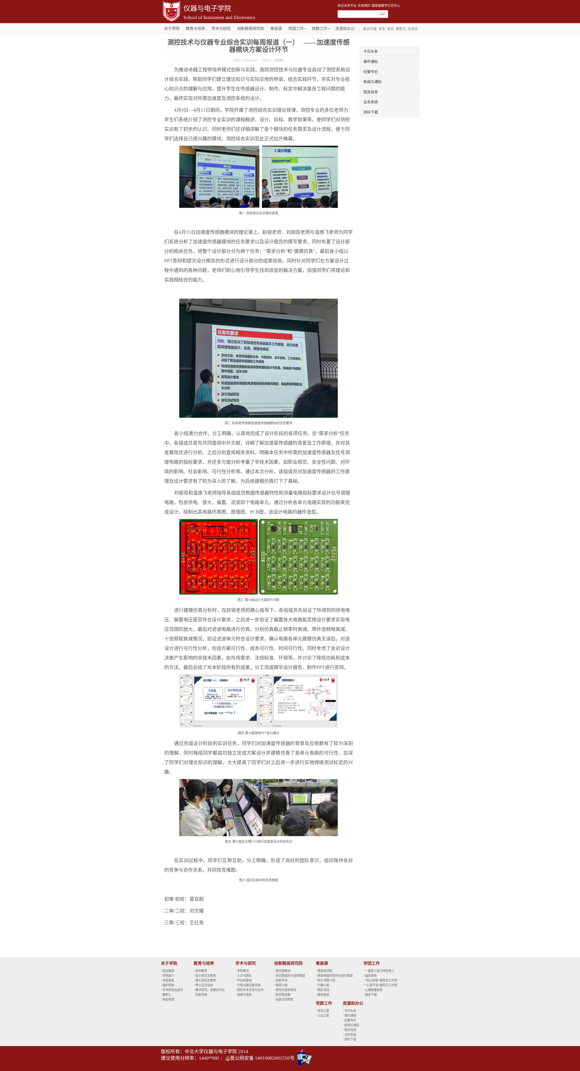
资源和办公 (345, 29)
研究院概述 (283, 971)
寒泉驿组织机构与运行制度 (335, 975)
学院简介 (168, 975)
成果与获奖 (244, 994)
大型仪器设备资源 (249, 985)
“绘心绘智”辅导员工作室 (381, 980)
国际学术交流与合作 (250, 990)
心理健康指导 (374, 990)
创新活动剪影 (284, 999)
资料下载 (370, 112)
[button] (305, 26)
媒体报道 (323, 994)
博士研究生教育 (205, 980)
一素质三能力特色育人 (379, 971)
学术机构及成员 (172, 990)
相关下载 (371, 994)
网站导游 (168, 999)
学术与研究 (221, 29)
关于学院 (171, 29)
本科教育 (201, 971)
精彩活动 (323, 990)
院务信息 (370, 91)
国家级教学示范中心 (386, 5)
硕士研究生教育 (205, 975)
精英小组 (282, 985)
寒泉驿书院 (324, 971)
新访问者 (370, 29)
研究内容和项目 (286, 990)
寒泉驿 (276, 29)
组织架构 (371, 975)
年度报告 (168, 980)
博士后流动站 (204, 985)
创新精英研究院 (250, 29)
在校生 (413, 29)
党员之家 (323, 1010)
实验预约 (364, 5)
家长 (390, 29)
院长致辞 (168, 971)
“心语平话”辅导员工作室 (381, 985)
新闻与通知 (372, 81)
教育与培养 (195, 29)
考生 (382, 29)
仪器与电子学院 (207, 8)
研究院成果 (283, 994)
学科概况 (243, 971)
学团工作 (296, 29)
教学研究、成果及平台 (210, 990)
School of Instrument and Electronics (219, 17)
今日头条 (370, 51)
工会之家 (323, 1015)
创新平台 (282, 980)
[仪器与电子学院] (171, 11)
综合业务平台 (347, 5)
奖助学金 (201, 994)
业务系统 (370, 101)
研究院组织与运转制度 (290, 975)
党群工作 (319, 29)
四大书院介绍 (326, 980)
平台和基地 (244, 980)
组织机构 (168, 985)
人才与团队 (244, 975)
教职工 (401, 29)
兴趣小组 (323, 985)
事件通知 (370, 61)
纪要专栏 (370, 71)
